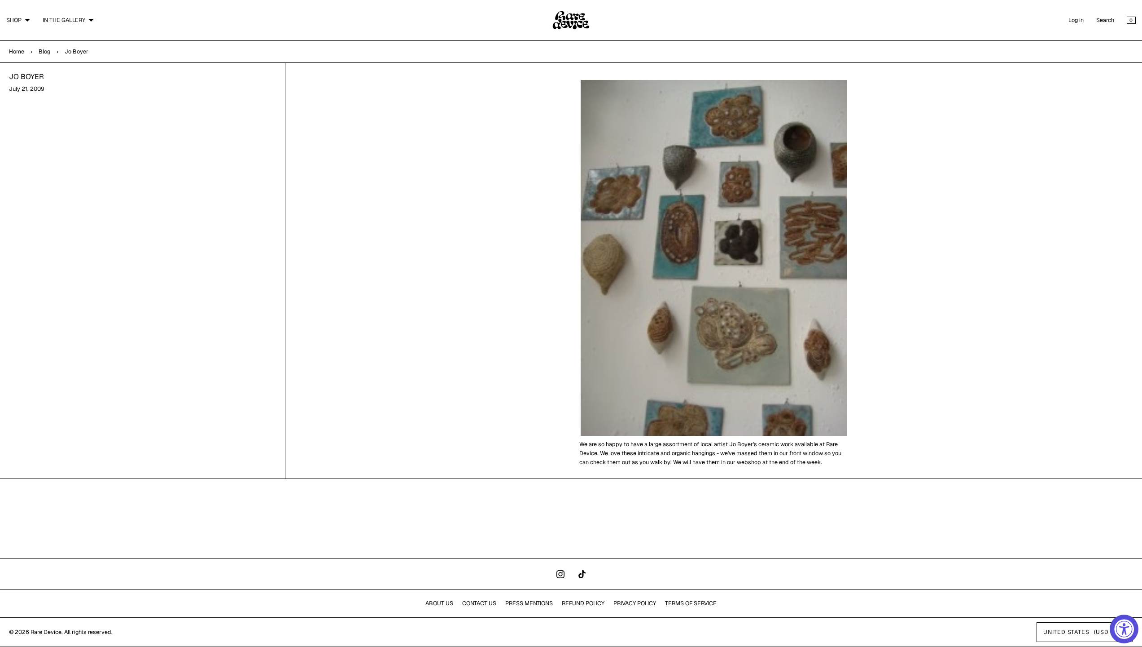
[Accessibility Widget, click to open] (1124, 629)
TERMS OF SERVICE (691, 603)
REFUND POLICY (583, 603)
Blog (44, 51)
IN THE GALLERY (64, 20)
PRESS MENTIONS (529, 603)
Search (1105, 20)
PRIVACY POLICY (634, 603)
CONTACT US (479, 603)
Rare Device (46, 632)
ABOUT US (439, 603)
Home (16, 51)
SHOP (14, 20)
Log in (1076, 20)
